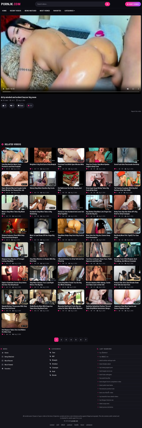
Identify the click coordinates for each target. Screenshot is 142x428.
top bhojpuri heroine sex (106, 400)
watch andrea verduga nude (107, 360)
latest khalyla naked (105, 364)
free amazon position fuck (106, 389)
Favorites (57, 11)
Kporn (82, 425)
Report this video (136, 111)
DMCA (63, 425)
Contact (52, 425)
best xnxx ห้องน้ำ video (106, 392)
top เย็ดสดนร (103, 352)
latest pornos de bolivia (106, 407)
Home (4, 11)
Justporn (69, 425)
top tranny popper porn (106, 367)
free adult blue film (104, 378)
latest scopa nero (104, 403)
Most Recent (9, 361)
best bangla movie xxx (105, 371)
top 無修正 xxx (103, 356)
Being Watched (30, 11)
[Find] (107, 4)
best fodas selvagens (105, 374)
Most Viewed (134, 4)
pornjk (10, 4)
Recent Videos (15, 11)
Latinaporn (89, 425)
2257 (57, 425)
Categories (69, 11)
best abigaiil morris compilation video (110, 381)
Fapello (76, 425)
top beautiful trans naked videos (108, 396)
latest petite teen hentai (106, 385)
